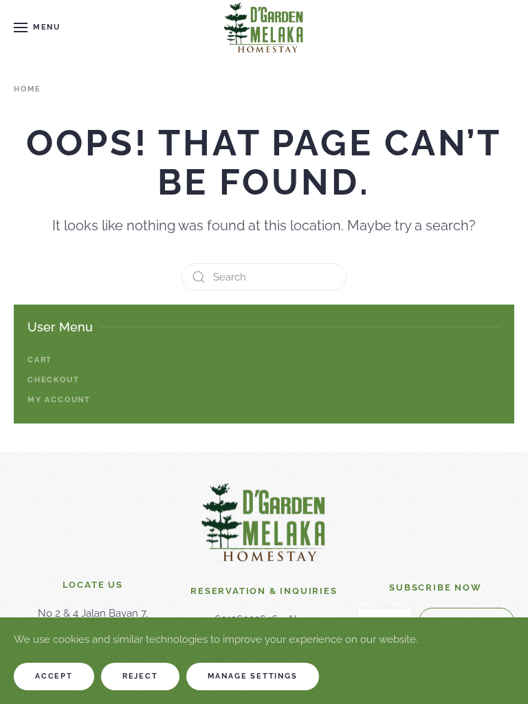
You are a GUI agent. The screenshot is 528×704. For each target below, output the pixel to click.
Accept (54, 676)
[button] (37, 27)
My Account (59, 399)
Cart (40, 359)
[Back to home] (264, 27)
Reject (140, 676)
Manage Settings (253, 676)
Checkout (53, 379)
